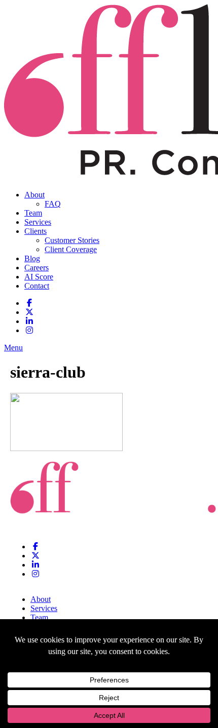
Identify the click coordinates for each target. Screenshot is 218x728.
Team (33, 213)
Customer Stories (72, 240)
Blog (32, 258)
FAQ (53, 203)
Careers (36, 267)
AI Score (38, 276)
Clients (35, 231)
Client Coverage (71, 249)
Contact (36, 285)
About (34, 194)
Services (37, 222)
